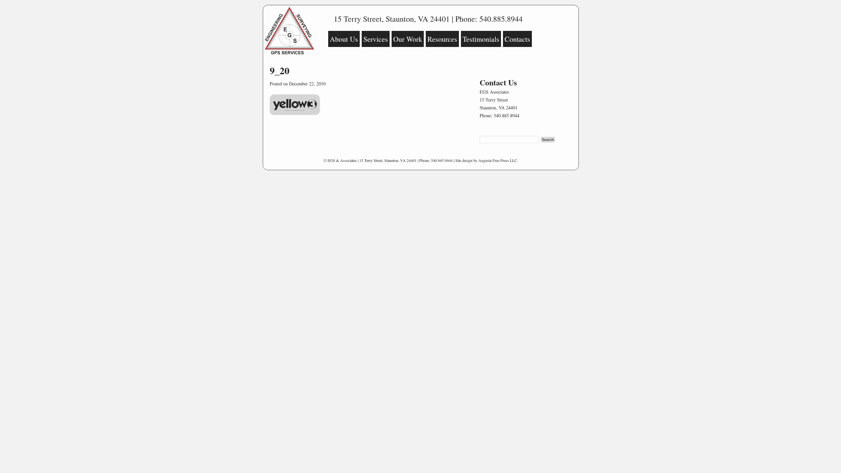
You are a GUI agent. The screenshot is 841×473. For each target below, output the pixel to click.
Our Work (407, 39)
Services (375, 39)
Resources (442, 39)
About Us (344, 39)
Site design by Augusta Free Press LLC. (486, 160)
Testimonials (481, 39)
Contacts (517, 39)
